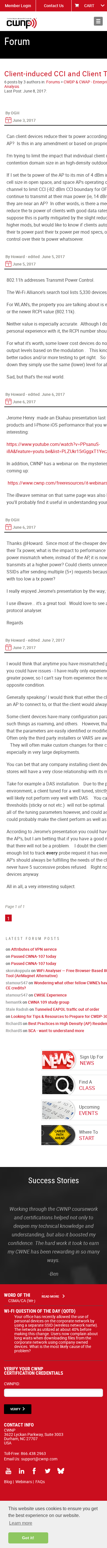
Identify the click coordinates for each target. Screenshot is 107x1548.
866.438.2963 (33, 1453)
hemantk (14, 1002)
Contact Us (54, 5)
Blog (8, 1481)
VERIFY (15, 1409)
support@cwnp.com (39, 1458)
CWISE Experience (50, 995)
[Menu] (98, 21)
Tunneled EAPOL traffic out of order (67, 1009)
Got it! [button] (28, 1537)
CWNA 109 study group (48, 1002)
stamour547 (17, 982)
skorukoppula (18, 970)
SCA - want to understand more (56, 1030)
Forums (53, 82)
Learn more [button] (20, 1523)
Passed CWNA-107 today (33, 956)
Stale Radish (17, 1009)
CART (89, 5)
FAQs (40, 1481)
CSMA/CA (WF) (21, 1300)
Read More (50, 1296)
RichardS (14, 1023)
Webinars (23, 1481)
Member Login (18, 5)
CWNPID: (12, 1383)
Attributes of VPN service (34, 949)
